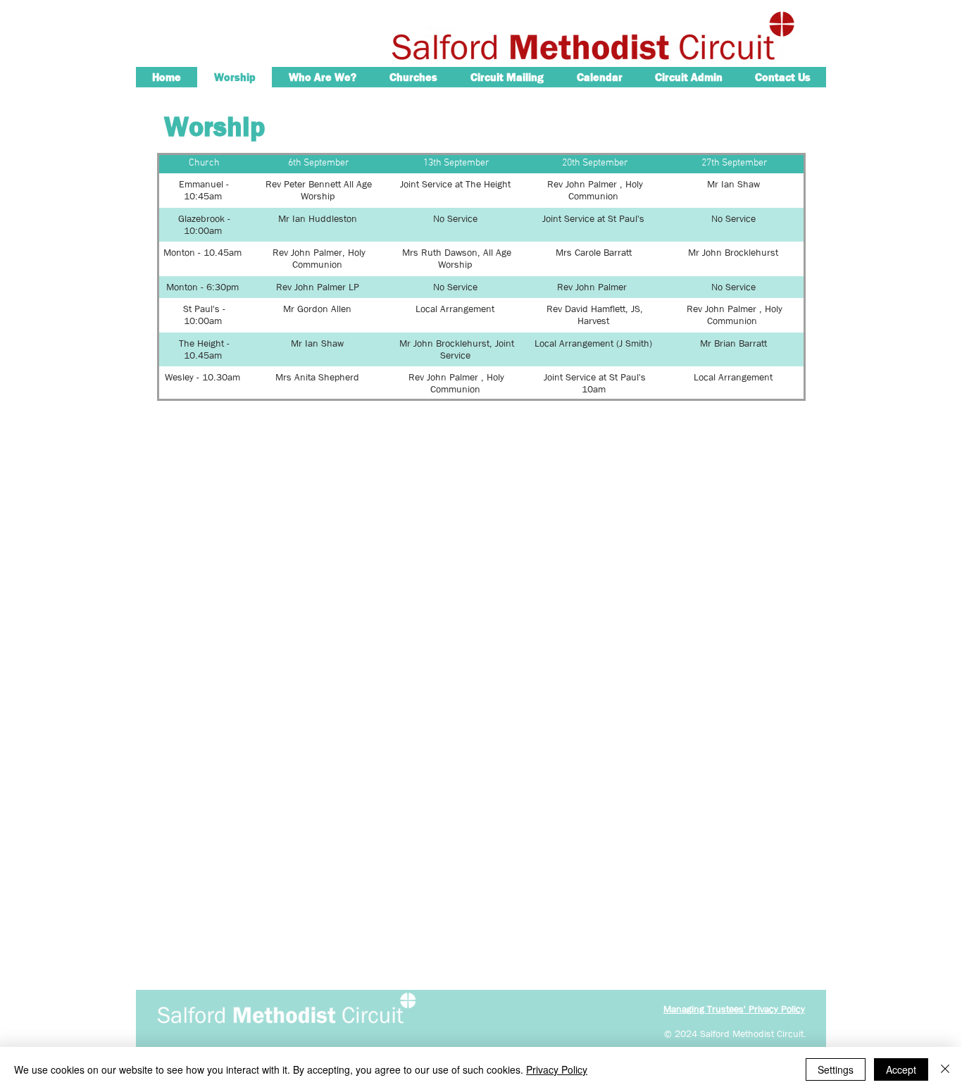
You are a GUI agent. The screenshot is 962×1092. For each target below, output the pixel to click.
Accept (901, 1069)
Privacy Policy (556, 1069)
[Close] (945, 1069)
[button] (322, 77)
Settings (836, 1069)
